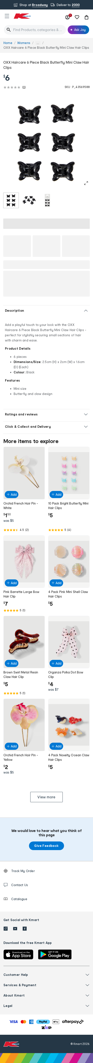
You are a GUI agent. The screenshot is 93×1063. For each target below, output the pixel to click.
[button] (7, 16)
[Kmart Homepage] (22, 16)
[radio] (11, 200)
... (38, 43)
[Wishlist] (77, 17)
